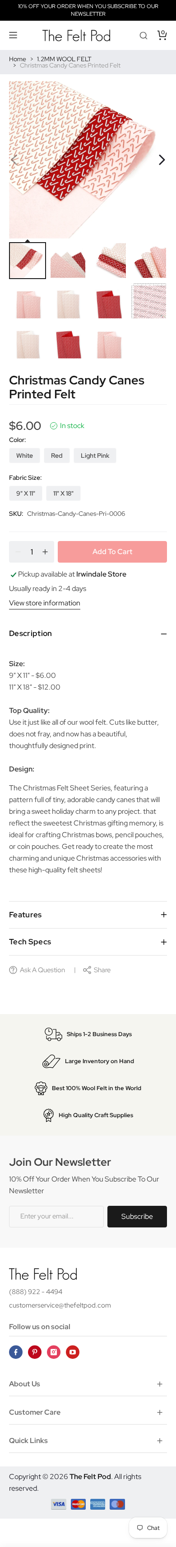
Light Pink (95, 455)
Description (30, 633)
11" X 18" (63, 493)
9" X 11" (25, 493)
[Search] (143, 35)
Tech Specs (30, 942)
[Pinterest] (35, 1352)
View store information (44, 603)
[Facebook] (16, 1352)
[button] (13, 35)
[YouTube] (72, 1352)
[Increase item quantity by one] (45, 552)
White (24, 455)
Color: (17, 439)
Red (57, 455)
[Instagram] (53, 1352)
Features (25, 915)
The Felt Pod (90, 1476)
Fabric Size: (25, 477)
